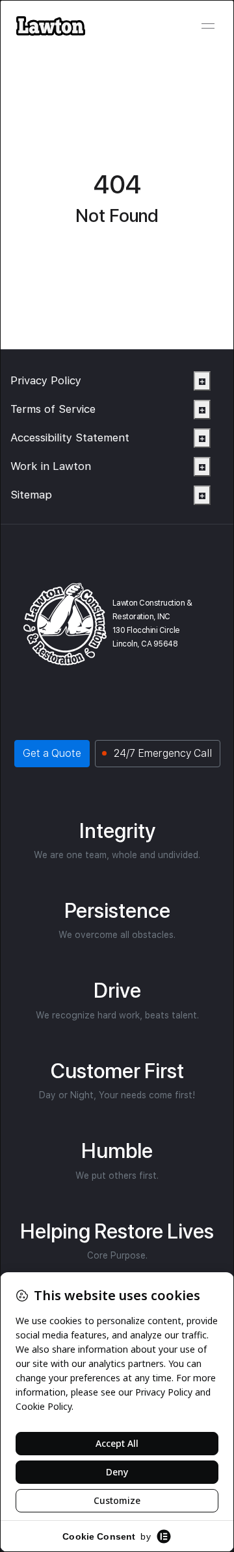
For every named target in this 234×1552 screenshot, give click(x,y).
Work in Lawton (50, 466)
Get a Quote (52, 753)
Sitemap (31, 494)
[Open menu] (208, 26)
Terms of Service (53, 408)
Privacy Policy (45, 380)
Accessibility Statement (69, 437)
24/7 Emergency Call (163, 753)
